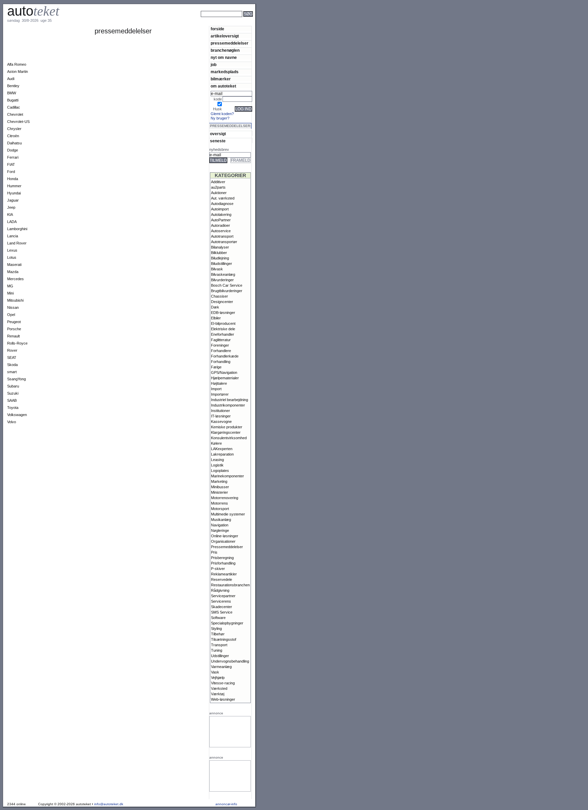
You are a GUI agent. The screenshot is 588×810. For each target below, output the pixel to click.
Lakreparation (222, 454)
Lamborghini (17, 229)
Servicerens (221, 601)
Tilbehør (218, 634)
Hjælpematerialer (225, 378)
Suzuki (12, 393)
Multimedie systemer (228, 514)
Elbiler (216, 318)
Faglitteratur (221, 340)
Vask (215, 672)
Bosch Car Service (226, 285)
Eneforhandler (222, 334)
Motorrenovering (224, 498)
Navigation (219, 525)
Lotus (11, 257)
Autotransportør (224, 242)
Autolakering (221, 214)
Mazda (12, 272)
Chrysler (14, 129)
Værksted (219, 688)
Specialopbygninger (227, 623)
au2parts (218, 187)
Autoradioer (220, 225)
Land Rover (17, 243)
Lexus (12, 250)
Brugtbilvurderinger (226, 291)
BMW (11, 93)
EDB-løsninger (223, 313)
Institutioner (220, 411)
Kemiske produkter (226, 427)
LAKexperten (221, 449)
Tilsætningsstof (223, 639)
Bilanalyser (220, 247)
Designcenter (222, 302)
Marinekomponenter (227, 476)
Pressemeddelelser (227, 547)
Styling (216, 628)
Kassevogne (221, 421)
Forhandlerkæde (225, 356)
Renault (13, 336)
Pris (214, 552)
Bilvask (217, 269)
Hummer (14, 186)
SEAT (11, 357)
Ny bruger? (220, 118)
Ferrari (12, 157)
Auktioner (219, 193)
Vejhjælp (218, 678)
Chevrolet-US (18, 122)
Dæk (215, 307)
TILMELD (218, 160)
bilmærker (221, 79)
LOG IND (243, 109)
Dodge (12, 150)
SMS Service (221, 612)
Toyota (12, 408)
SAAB (12, 400)
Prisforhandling (223, 563)
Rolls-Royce (17, 343)
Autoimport (220, 209)
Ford (11, 172)
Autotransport (222, 236)
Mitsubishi (15, 300)
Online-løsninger (224, 536)
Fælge (216, 367)
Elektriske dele (223, 329)
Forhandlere (221, 351)
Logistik (217, 465)
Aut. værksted (222, 198)
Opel (11, 315)
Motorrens (219, 503)
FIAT (11, 164)
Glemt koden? (222, 114)
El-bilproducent (223, 323)
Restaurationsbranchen (230, 585)
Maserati (14, 265)
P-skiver (218, 569)
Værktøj (217, 694)
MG (10, 286)
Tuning (216, 650)
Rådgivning (220, 590)
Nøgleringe (220, 530)
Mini (10, 293)
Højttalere (219, 383)
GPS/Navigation (224, 372)
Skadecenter (221, 607)
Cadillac (13, 107)
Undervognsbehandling (230, 661)
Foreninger (220, 345)
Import (216, 389)
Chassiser (219, 296)
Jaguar (13, 200)
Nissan (13, 307)
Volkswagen (17, 415)
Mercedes (15, 279)
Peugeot (14, 322)
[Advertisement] (279, 23)
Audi (10, 79)
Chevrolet (15, 114)
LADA (12, 222)
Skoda (12, 365)
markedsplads (225, 71)
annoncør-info (226, 804)
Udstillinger (220, 656)
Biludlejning (220, 258)
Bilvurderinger (222, 280)
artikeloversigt (225, 36)
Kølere (216, 443)
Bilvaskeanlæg (223, 274)
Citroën (13, 136)
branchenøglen (225, 50)
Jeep (11, 207)
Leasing (217, 460)
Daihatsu (14, 143)
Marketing (219, 481)
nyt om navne (224, 57)
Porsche (14, 329)
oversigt (218, 133)
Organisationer (223, 541)
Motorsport (220, 509)
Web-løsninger (223, 699)
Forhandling (220, 362)
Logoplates (220, 470)
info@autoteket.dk (108, 804)
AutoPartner (221, 220)
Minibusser (220, 487)
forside (217, 29)
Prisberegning (222, 558)
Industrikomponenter (228, 405)
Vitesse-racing (223, 683)
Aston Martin (17, 71)
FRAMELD (240, 160)
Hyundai (14, 193)
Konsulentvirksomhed (229, 438)
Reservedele (221, 579)
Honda (12, 179)
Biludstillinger (221, 263)
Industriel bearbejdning (229, 400)
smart (12, 372)
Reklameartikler (224, 574)
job (213, 64)
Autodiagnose (222, 204)
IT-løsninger (221, 416)
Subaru (13, 386)
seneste (218, 141)
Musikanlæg (221, 520)
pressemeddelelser (229, 43)
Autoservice (221, 231)
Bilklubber (219, 253)
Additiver (218, 182)
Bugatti (12, 100)
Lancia (12, 236)
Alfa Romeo (16, 64)
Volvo (11, 422)
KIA (10, 214)
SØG (248, 14)
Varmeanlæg (221, 667)
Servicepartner (223, 596)
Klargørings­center (226, 432)
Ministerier (219, 492)
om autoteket (223, 86)
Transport (219, 645)
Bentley (13, 86)
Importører (220, 394)
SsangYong (16, 379)
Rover (12, 350)
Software (218, 618)
